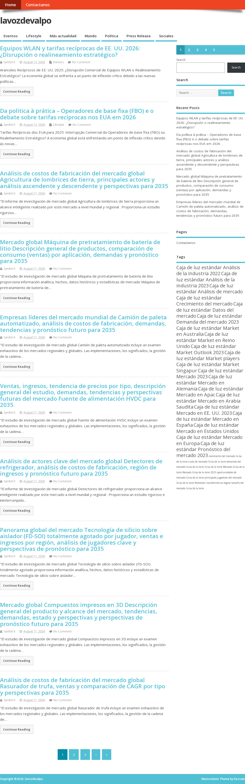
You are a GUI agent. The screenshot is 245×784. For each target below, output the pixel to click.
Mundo (91, 35)
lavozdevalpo (25, 20)
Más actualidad (63, 35)
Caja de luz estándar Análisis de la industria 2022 (208, 270)
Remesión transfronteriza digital (213, 482)
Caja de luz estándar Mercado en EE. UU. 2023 (207, 410)
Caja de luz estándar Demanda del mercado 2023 (209, 319)
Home (10, 4)
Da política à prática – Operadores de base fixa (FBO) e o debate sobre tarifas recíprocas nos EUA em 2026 (77, 114)
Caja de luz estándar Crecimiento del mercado (204, 301)
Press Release (139, 35)
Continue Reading (16, 91)
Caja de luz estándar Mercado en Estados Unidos (207, 428)
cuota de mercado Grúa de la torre (207, 461)
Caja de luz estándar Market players (208, 355)
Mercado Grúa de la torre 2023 (199, 472)
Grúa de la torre (213, 466)
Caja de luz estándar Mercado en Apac (210, 391)
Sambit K (9, 62)
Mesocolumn (210, 779)
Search (180, 60)
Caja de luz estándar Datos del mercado (209, 309)
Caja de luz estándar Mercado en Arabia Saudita (208, 400)
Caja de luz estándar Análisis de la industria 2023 (206, 279)
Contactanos (38, 4)
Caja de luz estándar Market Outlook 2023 (206, 349)
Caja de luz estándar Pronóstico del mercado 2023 (203, 449)
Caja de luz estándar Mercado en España (209, 419)
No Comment (81, 62)
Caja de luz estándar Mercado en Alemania (204, 382)
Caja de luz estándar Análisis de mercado (209, 288)
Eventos (11, 35)
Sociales (166, 35)
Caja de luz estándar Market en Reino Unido (205, 340)
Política (111, 35)
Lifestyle (33, 35)
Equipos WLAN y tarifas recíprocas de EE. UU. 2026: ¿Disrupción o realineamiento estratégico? (70, 51)
